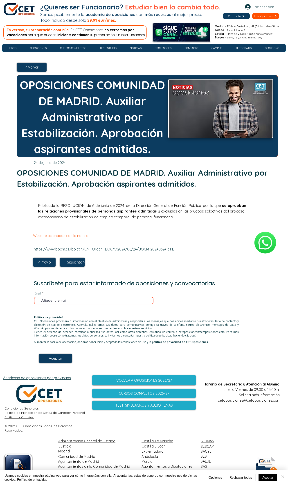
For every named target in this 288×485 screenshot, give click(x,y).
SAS (204, 466)
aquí (192, 335)
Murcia (147, 461)
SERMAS (207, 441)
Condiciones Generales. (21, 408)
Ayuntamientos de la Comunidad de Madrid (94, 466)
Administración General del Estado (86, 441)
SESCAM (207, 446)
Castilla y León (154, 446)
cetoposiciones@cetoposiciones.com (202, 332)
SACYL (206, 451)
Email (37, 293)
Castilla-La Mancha (157, 441)
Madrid (64, 451)
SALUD (206, 461)
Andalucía (150, 456)
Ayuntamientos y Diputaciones (167, 466)
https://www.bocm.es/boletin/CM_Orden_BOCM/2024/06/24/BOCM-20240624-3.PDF (105, 249)
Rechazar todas (241, 477)
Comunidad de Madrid (76, 456)
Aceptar (267, 477)
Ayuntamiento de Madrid (78, 461)
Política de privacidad (32, 479)
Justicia (64, 446)
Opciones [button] (215, 477)
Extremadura (153, 451)
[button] (265, 16)
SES (204, 456)
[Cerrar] (282, 477)
